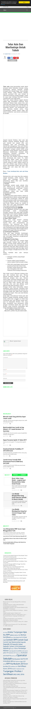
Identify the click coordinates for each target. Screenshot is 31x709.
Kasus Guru (18, 652)
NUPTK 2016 (13, 655)
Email (4, 374)
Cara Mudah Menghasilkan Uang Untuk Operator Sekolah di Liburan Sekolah (19, 496)
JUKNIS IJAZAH (25, 651)
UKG (14, 674)
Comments (23, 475)
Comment (5, 357)
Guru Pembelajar (20, 648)
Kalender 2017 (12, 653)
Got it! (24, 2)
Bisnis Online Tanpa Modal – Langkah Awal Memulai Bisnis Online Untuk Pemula (18, 481)
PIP (27, 659)
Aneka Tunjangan (15, 632)
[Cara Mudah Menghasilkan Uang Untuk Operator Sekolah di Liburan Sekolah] (7, 500)
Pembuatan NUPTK (18, 659)
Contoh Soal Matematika (11, 642)
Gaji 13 (12, 648)
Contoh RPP (11, 639)
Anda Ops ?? (6, 526)
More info (3, 4)
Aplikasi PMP (17, 635)
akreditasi (5, 632)
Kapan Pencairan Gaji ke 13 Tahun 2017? (15, 440)
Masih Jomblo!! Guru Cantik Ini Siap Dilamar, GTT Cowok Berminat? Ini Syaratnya (13, 429)
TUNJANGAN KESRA (20, 668)
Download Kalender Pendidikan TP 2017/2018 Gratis (13, 450)
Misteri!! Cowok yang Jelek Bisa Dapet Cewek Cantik (14, 417)
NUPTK (8, 656)
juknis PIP (5, 653)
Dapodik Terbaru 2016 (10, 646)
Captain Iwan (7, 53)
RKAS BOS (10, 661)
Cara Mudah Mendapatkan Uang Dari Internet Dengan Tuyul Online (19, 512)
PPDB (5, 661)
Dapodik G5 (7, 644)
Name (5, 369)
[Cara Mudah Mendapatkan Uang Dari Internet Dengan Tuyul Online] (7, 515)
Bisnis (12, 637)
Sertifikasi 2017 (14, 666)
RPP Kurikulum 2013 (15, 663)
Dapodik (23, 642)
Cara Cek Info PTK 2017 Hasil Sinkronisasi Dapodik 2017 (15, 536)
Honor (6, 650)
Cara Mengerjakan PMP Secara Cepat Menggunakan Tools (14, 530)
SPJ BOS (14, 669)
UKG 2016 (20, 674)
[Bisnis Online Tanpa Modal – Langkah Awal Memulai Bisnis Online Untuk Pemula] (7, 484)
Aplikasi (12, 635)
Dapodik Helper (17, 644)
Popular (15, 475)
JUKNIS (19, 651)
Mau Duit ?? (7, 475)
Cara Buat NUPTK (18, 637)
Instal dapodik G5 (13, 651)
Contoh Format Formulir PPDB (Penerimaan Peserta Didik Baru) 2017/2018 (13, 461)
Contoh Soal (22, 639)
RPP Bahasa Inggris (18, 661)
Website (5, 378)
